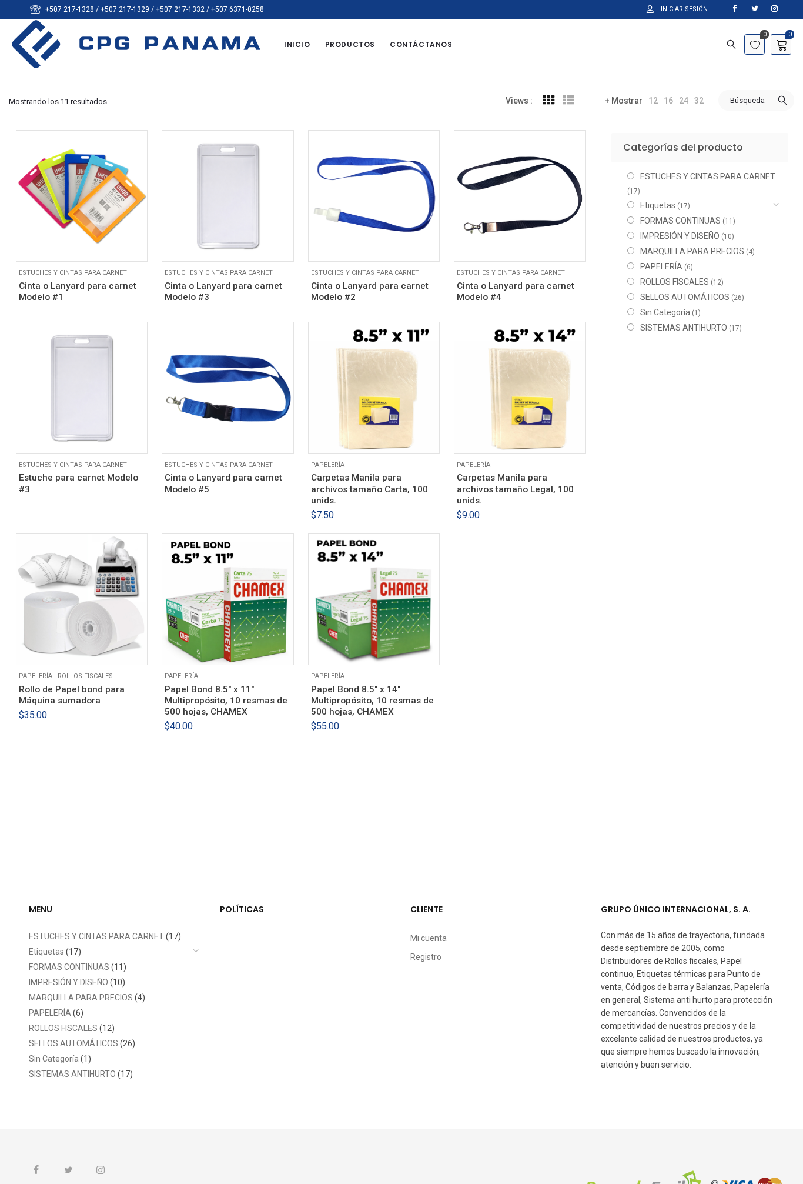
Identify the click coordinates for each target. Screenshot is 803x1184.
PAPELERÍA (327, 465)
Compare (111, 245)
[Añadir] (59, 245)
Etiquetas (657, 205)
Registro (425, 957)
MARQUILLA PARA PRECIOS (692, 251)
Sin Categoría (665, 312)
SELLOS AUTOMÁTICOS (685, 297)
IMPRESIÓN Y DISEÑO (680, 236)
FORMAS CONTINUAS (680, 220)
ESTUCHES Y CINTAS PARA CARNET (73, 272)
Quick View (85, 245)
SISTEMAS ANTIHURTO (683, 327)
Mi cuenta (428, 938)
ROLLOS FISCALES (85, 676)
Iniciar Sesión (684, 9)
